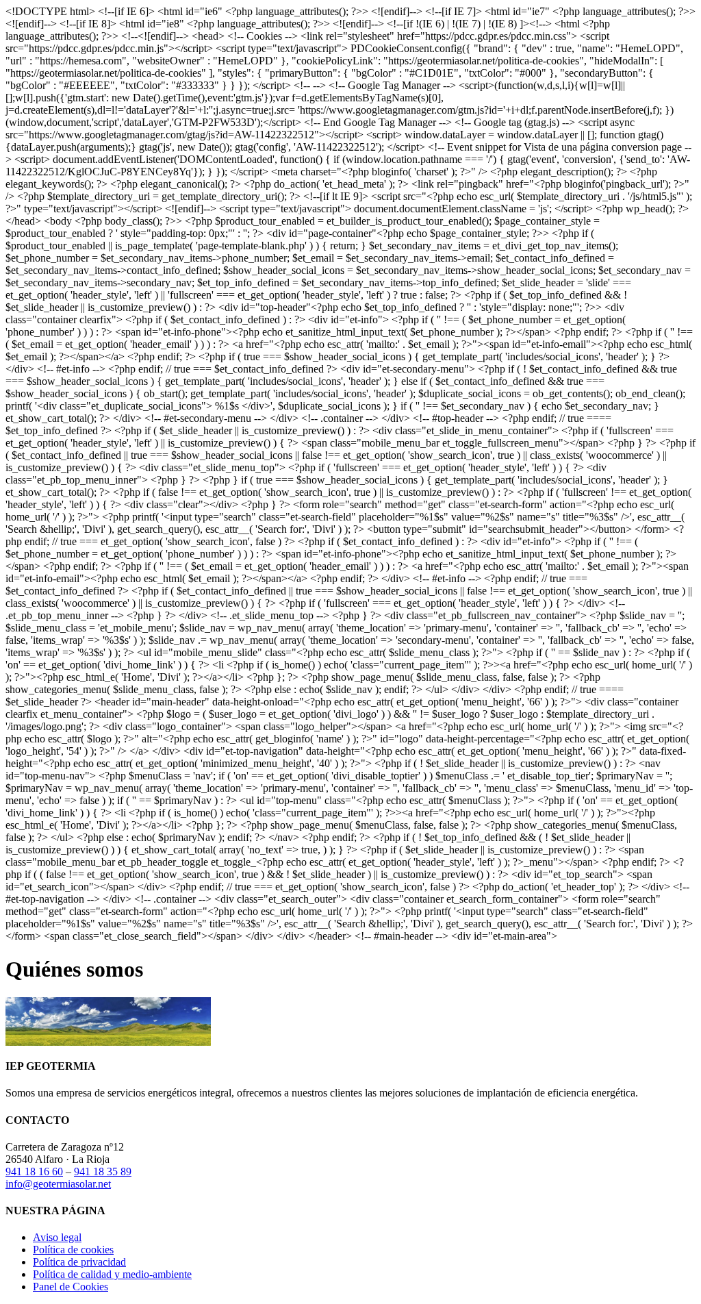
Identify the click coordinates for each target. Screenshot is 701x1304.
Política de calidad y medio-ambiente (112, 1274)
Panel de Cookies (70, 1286)
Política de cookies (73, 1249)
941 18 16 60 (34, 1171)
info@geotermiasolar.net (58, 1184)
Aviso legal (57, 1237)
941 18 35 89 (102, 1171)
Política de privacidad (79, 1262)
